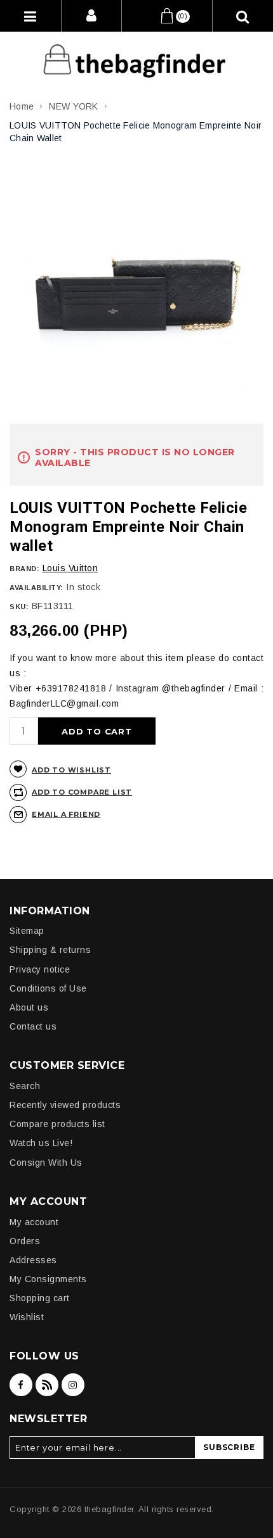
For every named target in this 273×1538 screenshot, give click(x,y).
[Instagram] (73, 1384)
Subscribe (229, 1447)
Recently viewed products (65, 1105)
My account (34, 1222)
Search (25, 1086)
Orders (25, 1241)
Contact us (33, 1026)
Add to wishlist (71, 770)
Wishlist (27, 1317)
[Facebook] (21, 1384)
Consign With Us (46, 1162)
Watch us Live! (41, 1143)
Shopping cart (40, 1298)
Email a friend (66, 814)
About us (29, 1007)
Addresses (33, 1260)
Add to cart (97, 731)
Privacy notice (40, 969)
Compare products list (57, 1124)
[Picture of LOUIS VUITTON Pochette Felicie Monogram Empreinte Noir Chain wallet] (136, 287)
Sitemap (27, 931)
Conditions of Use (48, 988)
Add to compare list (82, 792)
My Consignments (48, 1279)
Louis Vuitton (70, 568)
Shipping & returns (50, 950)
